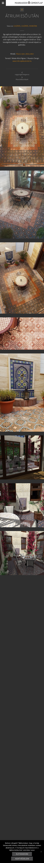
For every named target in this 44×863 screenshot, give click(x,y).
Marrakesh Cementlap (27, 3)
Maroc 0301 (20, 54)
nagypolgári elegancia (22, 74)
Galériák (17, 26)
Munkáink (33, 26)
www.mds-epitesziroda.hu (22, 61)
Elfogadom (22, 854)
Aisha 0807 (29, 54)
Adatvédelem (22, 858)
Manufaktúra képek (22, 79)
